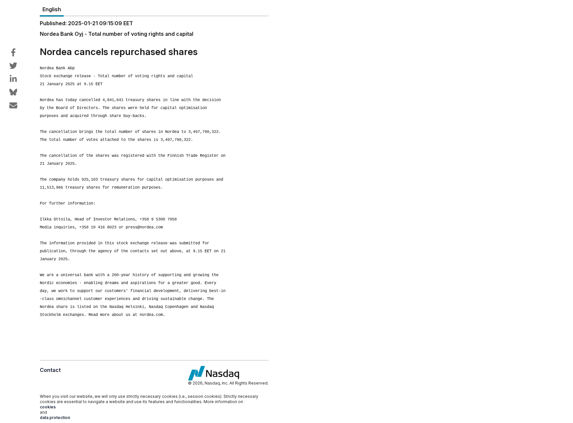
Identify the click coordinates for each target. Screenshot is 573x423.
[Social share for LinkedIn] (13, 79)
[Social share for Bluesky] (13, 92)
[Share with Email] (13, 105)
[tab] (52, 10)
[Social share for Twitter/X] (13, 65)
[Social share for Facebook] (13, 52)
